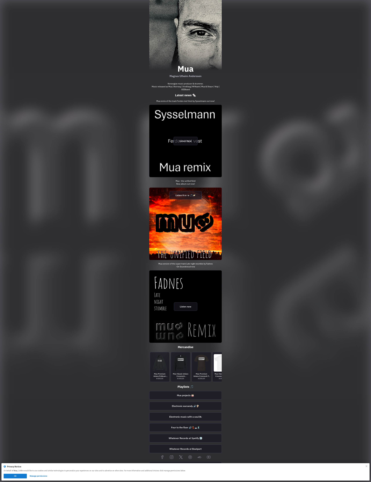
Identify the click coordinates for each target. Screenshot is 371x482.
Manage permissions (38, 476)
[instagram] (171, 457)
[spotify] (190, 457)
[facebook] (162, 457)
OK (15, 476)
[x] (181, 457)
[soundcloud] (199, 457)
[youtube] (208, 457)
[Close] (366, 466)
